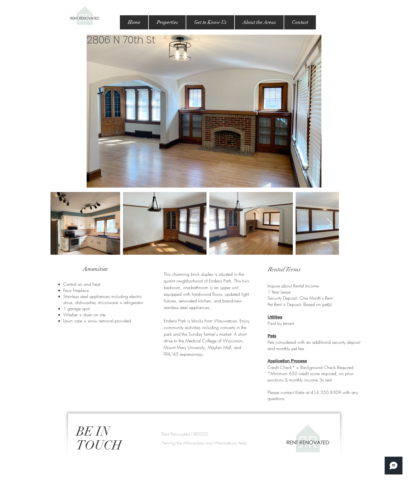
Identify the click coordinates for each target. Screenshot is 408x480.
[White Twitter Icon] (302, 473)
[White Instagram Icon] (309, 473)
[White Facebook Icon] (294, 473)
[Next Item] (329, 223)
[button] (167, 22)
